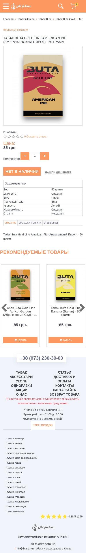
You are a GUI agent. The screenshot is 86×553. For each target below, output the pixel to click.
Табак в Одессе (14, 473)
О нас (21, 394)
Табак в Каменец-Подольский (22, 458)
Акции (21, 390)
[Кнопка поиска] (60, 6)
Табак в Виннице (15, 439)
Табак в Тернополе (16, 487)
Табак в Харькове (15, 497)
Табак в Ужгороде (16, 492)
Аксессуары (21, 377)
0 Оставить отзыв (35, 136)
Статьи (64, 372)
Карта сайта (64, 390)
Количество (11, 158)
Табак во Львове (15, 512)
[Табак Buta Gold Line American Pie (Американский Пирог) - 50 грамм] (43, 86)
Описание (10, 223)
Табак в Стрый (14, 482)
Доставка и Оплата (30, 223)
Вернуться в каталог (16, 29)
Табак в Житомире (16, 449)
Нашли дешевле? (58, 172)
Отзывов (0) (51, 223)
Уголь (21, 381)
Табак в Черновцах (16, 507)
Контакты (64, 385)
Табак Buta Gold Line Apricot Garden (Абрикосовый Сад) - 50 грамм (20, 311)
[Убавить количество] (25, 156)
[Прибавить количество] (44, 156)
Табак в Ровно (14, 478)
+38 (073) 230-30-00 (41, 358)
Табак (21, 372)
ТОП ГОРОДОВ (43, 425)
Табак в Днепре (14, 444)
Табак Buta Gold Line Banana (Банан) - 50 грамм (66, 311)
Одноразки (21, 385)
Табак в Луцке (14, 463)
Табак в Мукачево (16, 468)
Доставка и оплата (64, 379)
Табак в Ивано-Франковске (20, 453)
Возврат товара (64, 394)
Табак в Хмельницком (18, 502)
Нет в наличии (22, 171)
